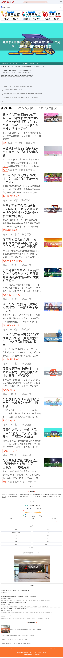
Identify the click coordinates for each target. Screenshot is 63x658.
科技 (48, 532)
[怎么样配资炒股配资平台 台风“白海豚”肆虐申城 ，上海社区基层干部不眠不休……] (5, 629)
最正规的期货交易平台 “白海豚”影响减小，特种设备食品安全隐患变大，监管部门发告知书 (23, 66)
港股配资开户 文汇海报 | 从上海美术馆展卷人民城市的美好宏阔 (18, 86)
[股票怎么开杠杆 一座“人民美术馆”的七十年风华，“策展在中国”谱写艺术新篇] (31, 44)
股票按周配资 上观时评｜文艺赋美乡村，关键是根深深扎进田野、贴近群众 (21, 372)
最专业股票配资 (52, 648)
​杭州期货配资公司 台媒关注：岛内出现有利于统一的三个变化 (14, 639)
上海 (48, 538)
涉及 (16, 544)
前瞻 (48, 535)
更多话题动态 (32, 547)
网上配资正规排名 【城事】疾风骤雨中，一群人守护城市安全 (21, 307)
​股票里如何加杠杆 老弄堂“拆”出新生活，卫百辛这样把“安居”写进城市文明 (17, 643)
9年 (16, 529)
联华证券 (10, 648)
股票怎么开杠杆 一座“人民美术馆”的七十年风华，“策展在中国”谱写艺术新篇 (19, 64)
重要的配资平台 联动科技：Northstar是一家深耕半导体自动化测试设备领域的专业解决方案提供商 (21, 210)
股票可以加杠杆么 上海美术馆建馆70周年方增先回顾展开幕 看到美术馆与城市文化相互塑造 (21, 275)
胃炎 (5, 481)
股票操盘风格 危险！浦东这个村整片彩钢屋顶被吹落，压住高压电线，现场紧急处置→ (23, 93)
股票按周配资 (9, 389)
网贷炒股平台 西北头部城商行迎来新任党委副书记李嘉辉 (21, 151)
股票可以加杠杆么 (11, 294)
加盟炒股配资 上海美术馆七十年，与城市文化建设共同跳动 (21, 402)
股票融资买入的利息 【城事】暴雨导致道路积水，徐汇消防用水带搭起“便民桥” (20, 242)
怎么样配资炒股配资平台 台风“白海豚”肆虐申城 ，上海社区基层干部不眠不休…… (26, 629)
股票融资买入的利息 (12, 260)
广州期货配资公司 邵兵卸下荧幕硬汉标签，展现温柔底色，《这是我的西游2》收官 (21, 339)
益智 (16, 535)
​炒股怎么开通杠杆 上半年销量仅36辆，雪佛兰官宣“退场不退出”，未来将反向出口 (18, 635)
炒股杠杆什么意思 (16, 532)
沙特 (48, 529)
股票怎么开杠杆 (10, 450)
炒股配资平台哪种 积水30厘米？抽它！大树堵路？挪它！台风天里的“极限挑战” (21, 97)
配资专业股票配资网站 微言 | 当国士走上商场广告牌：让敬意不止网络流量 (21, 463)
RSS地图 (39, 652)
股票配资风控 (31, 648)
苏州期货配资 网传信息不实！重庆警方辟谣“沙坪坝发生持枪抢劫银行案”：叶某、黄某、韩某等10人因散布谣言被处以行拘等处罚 (21, 121)
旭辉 (16, 541)
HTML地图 (43, 652)
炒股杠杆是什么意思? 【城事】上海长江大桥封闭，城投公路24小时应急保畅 (20, 89)
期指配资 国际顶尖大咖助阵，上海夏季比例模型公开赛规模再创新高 (17, 75)
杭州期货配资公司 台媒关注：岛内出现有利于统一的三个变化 (20, 178)
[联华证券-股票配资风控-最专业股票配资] (8, 2)
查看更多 (31, 486)
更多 (60, 7)
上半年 (16, 538)
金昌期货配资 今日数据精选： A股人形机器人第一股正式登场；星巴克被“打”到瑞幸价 (22, 101)
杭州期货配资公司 (11, 196)
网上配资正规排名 (11, 325)
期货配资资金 (47, 544)
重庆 (5, 142)
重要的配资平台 (10, 230)
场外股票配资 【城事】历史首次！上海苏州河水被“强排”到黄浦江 (17, 70)
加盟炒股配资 (9, 420)
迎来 (5, 169)
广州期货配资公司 (11, 359)
